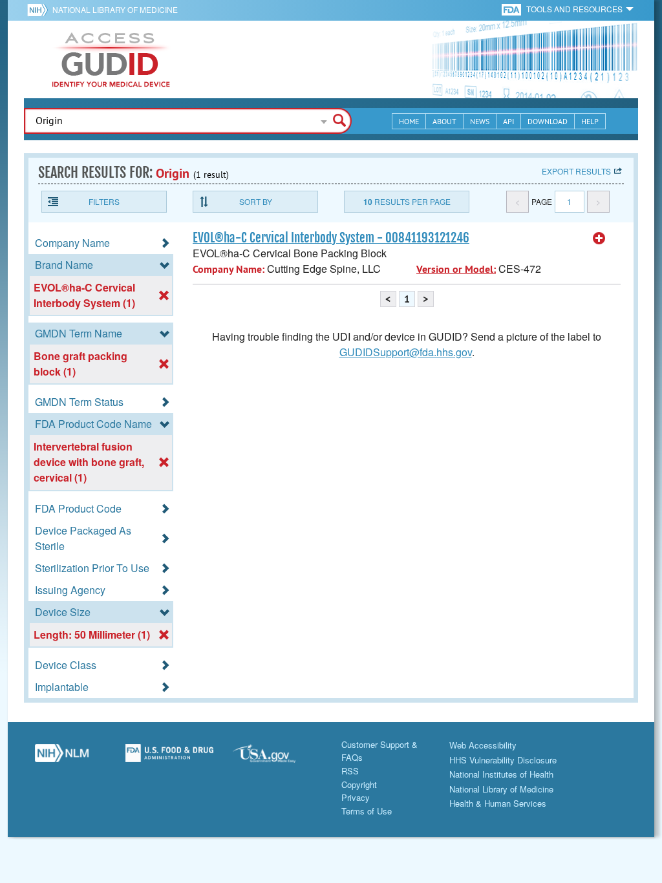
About (444, 121)
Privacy (355, 797)
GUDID (111, 59)
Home (409, 121)
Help (590, 121)
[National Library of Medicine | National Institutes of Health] (61, 758)
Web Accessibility (483, 745)
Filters (104, 201)
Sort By (255, 201)
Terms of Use (366, 811)
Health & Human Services (497, 803)
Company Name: (228, 269)
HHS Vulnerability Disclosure (503, 760)
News (479, 121)
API (508, 121)
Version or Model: (456, 269)
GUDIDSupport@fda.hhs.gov (405, 352)
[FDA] (512, 8)
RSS (350, 771)
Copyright (359, 784)
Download (548, 121)
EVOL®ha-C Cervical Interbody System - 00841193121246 (331, 238)
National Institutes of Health (501, 774)
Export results (576, 170)
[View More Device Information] (599, 238)
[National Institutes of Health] (39, 10)
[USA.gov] (277, 758)
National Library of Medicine (115, 9)
